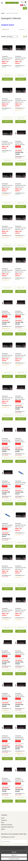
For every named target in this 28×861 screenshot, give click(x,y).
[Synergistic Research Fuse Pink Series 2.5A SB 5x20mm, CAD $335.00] (7, 260)
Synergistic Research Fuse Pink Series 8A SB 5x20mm (7, 356)
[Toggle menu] (2, 3)
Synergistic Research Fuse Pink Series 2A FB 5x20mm (20, 568)
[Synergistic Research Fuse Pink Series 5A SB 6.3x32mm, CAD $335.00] (7, 175)
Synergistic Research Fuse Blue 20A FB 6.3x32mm (7, 525)
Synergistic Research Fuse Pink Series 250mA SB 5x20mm (7, 568)
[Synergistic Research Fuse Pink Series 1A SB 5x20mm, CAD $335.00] (20, 48)
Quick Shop (6, 79)
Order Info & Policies (6, 824)
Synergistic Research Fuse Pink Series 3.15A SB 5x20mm (20, 101)
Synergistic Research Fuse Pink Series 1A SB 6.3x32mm (20, 229)
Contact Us (4, 820)
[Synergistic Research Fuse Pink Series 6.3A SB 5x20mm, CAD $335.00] (20, 175)
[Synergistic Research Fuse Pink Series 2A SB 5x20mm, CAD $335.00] (7, 48)
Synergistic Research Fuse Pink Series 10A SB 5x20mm (7, 101)
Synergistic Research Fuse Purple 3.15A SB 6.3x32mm (19, 441)
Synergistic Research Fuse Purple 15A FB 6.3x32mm (6, 738)
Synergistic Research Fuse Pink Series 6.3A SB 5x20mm (20, 186)
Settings (14, 852)
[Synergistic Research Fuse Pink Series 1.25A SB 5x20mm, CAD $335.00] (20, 345)
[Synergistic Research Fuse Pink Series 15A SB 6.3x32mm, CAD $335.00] (20, 515)
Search (3, 829)
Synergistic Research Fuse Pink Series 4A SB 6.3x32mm (7, 611)
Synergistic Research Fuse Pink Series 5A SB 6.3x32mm (7, 186)
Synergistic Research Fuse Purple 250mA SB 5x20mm (6, 781)
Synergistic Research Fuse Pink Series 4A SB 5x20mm (7, 144)
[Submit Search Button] (25, 8)
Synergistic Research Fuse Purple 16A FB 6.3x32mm (19, 738)
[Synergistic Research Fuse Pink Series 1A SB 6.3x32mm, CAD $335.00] (20, 218)
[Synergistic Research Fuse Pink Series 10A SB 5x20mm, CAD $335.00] (7, 90)
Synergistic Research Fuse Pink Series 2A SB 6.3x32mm (7, 398)
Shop (2, 822)
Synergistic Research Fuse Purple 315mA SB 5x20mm (19, 313)
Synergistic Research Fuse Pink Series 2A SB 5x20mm (7, 59)
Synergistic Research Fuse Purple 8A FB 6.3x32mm (6, 483)
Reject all (14, 855)
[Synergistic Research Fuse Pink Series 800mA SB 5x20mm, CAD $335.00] (20, 600)
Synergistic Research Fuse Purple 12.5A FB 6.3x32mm (6, 696)
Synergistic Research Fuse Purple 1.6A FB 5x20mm (6, 653)
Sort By (3, 36)
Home (2, 818)
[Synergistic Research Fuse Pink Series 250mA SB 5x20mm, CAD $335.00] (7, 557)
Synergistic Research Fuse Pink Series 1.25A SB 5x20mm (20, 356)
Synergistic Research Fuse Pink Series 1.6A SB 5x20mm (20, 271)
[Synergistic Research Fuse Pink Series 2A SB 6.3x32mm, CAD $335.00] (7, 388)
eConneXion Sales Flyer (7, 827)
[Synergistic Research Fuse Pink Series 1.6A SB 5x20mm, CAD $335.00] (20, 260)
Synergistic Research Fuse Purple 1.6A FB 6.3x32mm (19, 653)
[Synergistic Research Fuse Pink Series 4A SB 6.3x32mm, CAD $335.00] (7, 600)
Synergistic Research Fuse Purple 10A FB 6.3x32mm (19, 144)
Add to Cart (6, 75)
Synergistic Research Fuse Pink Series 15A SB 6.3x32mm (20, 526)
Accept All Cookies (14, 858)
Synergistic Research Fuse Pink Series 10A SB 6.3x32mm (7, 229)
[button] (14, 29)
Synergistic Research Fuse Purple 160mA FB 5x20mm (19, 398)
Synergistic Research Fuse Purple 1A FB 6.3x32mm (6, 313)
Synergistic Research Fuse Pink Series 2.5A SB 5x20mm (7, 271)
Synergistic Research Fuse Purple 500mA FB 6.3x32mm (19, 781)
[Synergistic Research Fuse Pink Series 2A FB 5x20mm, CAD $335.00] (20, 557)
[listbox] (12, 37)
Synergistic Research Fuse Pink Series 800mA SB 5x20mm (20, 611)
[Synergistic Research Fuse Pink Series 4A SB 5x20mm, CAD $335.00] (7, 133)
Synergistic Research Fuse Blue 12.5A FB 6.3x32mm (20, 482)
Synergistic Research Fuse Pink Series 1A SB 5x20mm (20, 59)
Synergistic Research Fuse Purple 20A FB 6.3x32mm (6, 441)
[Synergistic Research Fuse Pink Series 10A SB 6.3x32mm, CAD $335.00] (7, 218)
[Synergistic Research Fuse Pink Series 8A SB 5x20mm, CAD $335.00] (7, 345)
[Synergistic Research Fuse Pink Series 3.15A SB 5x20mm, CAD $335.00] (20, 90)
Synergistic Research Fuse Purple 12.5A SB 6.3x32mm (19, 696)
